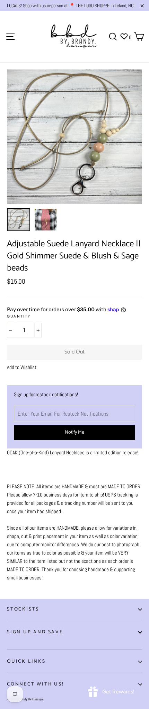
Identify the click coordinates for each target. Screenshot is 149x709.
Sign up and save (35, 632)
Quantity (19, 316)
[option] (74, 136)
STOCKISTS (23, 609)
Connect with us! (35, 684)
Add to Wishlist (21, 367)
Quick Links (26, 661)
